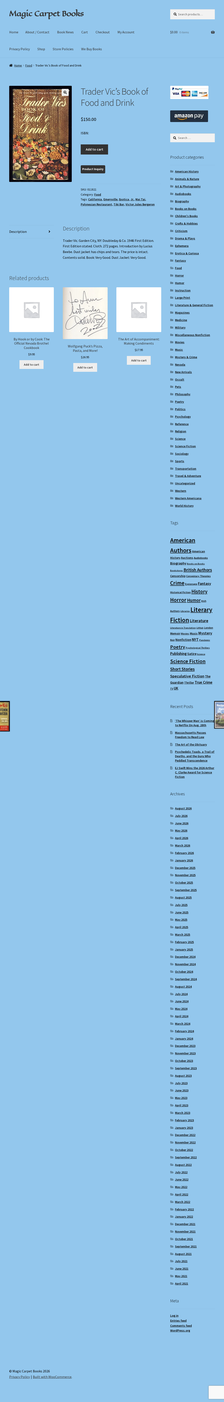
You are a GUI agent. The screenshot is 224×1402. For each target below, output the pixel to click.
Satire (191, 654)
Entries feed (178, 1321)
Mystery (205, 633)
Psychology (183, 417)
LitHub (199, 627)
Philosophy (182, 394)
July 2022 (181, 1172)
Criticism (181, 231)
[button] (65, 92)
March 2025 (182, 934)
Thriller (189, 683)
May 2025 (181, 920)
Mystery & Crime (186, 357)
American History (187, 171)
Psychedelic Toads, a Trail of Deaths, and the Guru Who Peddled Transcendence (194, 756)
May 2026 (181, 830)
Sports (179, 461)
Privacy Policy (19, 49)
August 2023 (183, 1076)
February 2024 (184, 1031)
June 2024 (181, 1001)
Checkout (103, 32)
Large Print (182, 298)
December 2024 (185, 957)
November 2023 (185, 1053)
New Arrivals (183, 372)
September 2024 (186, 979)
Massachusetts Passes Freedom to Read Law (190, 735)
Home (13, 32)
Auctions (187, 558)
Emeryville (110, 199)
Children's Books (186, 216)
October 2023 (184, 1061)
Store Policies (63, 49)
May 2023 (181, 1098)
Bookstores (176, 570)
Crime (177, 582)
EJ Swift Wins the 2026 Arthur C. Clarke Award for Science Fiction (194, 772)
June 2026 (181, 823)
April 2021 (181, 1283)
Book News (65, 32)
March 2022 (182, 1202)
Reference (182, 424)
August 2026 (183, 808)
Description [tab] (18, 231)
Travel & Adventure (188, 476)
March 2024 (182, 1024)
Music (179, 350)
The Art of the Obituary (191, 744)
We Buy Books (91, 49)
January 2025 (184, 949)
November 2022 (185, 1142)
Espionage (191, 584)
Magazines (182, 313)
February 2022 (184, 1209)
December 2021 (185, 1224)
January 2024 (184, 1039)
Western (180, 491)
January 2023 (184, 1128)
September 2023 (186, 1068)
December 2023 (185, 1046)
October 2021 (184, 1239)
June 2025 (181, 912)
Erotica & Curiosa (187, 253)
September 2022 (186, 1157)
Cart (84, 32)
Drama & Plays (185, 238)
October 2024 (184, 972)
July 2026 (181, 816)
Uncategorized (185, 483)
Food (28, 65)
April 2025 (181, 927)
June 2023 (181, 1090)
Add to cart (94, 149)
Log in (174, 1316)
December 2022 (185, 1135)
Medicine (181, 320)
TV (171, 688)
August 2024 (183, 987)
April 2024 (181, 1016)
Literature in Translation (183, 627)
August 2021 (183, 1254)
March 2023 (182, 1113)
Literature (199, 620)
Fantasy (180, 260)
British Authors (198, 570)
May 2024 (181, 1009)
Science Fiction (185, 446)
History (199, 591)
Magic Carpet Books (46, 13)
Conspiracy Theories (198, 576)
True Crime (203, 682)
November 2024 (185, 964)
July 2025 (181, 905)
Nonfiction (183, 640)
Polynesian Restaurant (96, 204)
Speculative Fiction (187, 676)
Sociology (182, 454)
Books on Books (185, 209)
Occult (179, 379)
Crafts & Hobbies (186, 223)
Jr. (132, 199)
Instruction (183, 290)
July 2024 (181, 994)
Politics (180, 409)
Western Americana (188, 498)
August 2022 (183, 1165)
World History (184, 506)
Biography (182, 201)
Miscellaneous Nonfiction (192, 335)
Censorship (178, 576)
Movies (179, 342)
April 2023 (181, 1105)
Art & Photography (188, 186)
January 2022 (184, 1217)
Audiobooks (183, 194)
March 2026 (182, 845)
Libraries (185, 611)
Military (180, 327)
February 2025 (184, 942)
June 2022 (181, 1179)
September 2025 (186, 890)
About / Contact (37, 32)
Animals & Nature (187, 179)
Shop (41, 49)
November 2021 (185, 1231)
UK (176, 688)
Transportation (185, 469)
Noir (172, 640)
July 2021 (181, 1261)
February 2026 (184, 853)
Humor (179, 283)
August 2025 (183, 897)
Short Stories (182, 669)
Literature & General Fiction (194, 305)
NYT (195, 639)
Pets (178, 387)
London (208, 627)
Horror (179, 275)
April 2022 (181, 1194)
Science (180, 439)
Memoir (175, 633)
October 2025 (184, 882)
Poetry (179, 402)
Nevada (180, 365)
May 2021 (181, 1276)
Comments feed (181, 1326)
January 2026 (184, 860)
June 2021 (181, 1269)
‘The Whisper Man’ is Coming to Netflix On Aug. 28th (194, 723)
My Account (126, 32)
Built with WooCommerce (52, 1377)
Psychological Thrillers (198, 647)
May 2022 (181, 1187)
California (95, 199)
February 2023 (184, 1120)
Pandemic (204, 640)
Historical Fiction (180, 592)
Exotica (124, 199)
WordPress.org (180, 1330)
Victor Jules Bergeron (140, 204)
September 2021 (186, 1246)
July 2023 (181, 1083)
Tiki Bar (119, 204)
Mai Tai (140, 199)
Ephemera (182, 246)
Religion (180, 431)
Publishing (178, 653)
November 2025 (185, 875)
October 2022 (184, 1150)
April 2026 (181, 838)
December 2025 (185, 868)
